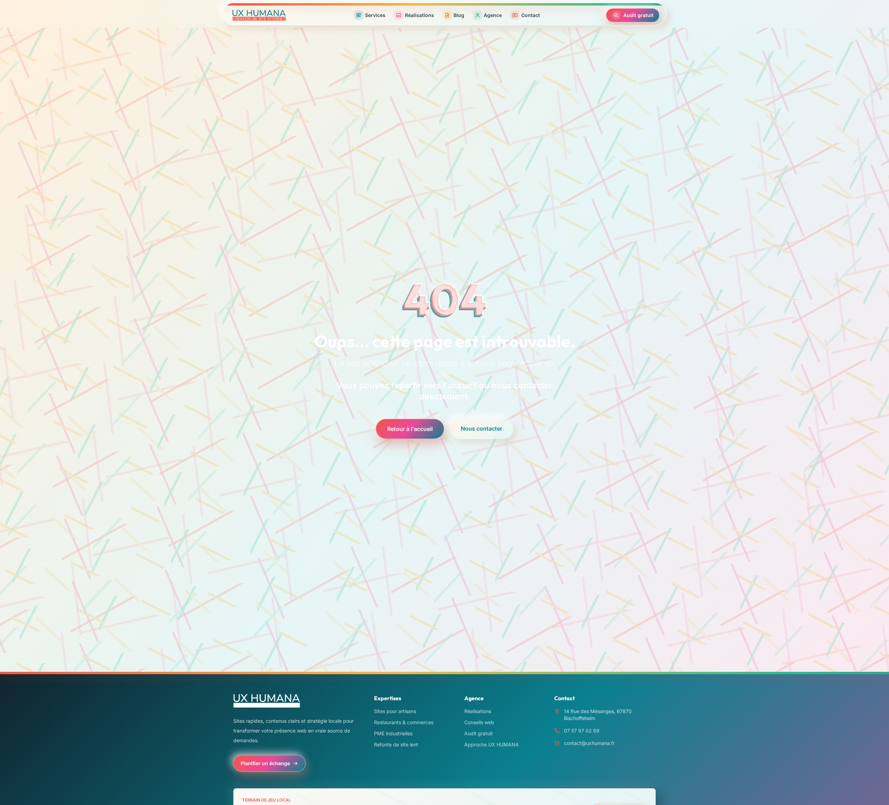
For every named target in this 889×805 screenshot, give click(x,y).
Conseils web (479, 722)
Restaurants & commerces (403, 722)
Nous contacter (481, 428)
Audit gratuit (478, 733)
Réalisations (477, 711)
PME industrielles (393, 733)
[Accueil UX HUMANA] (259, 15)
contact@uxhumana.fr (589, 743)
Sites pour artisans (395, 711)
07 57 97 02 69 (581, 731)
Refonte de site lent (396, 744)
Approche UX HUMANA (491, 744)
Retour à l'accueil (410, 428)
